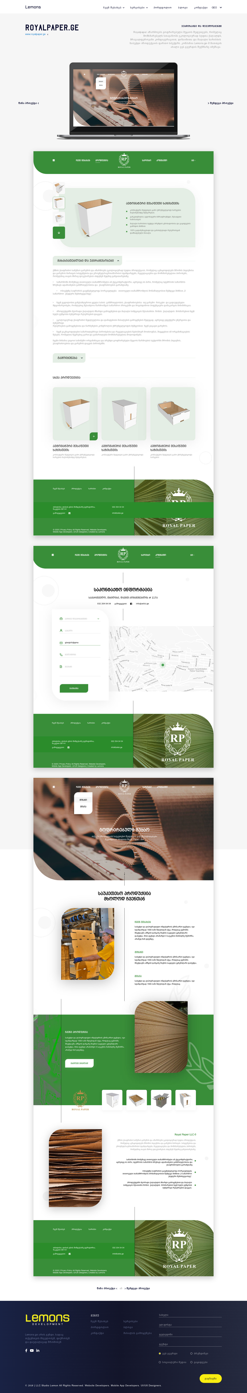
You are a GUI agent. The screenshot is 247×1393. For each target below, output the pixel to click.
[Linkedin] (38, 1351)
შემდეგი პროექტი (138, 1288)
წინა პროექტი (106, 1288)
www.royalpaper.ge (35, 34)
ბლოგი (183, 7)
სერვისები (137, 7)
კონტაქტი (201, 7)
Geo (214, 7)
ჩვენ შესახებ (112, 7)
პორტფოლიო (163, 7)
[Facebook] (26, 1351)
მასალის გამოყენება (138, 1333)
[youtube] (32, 1351)
